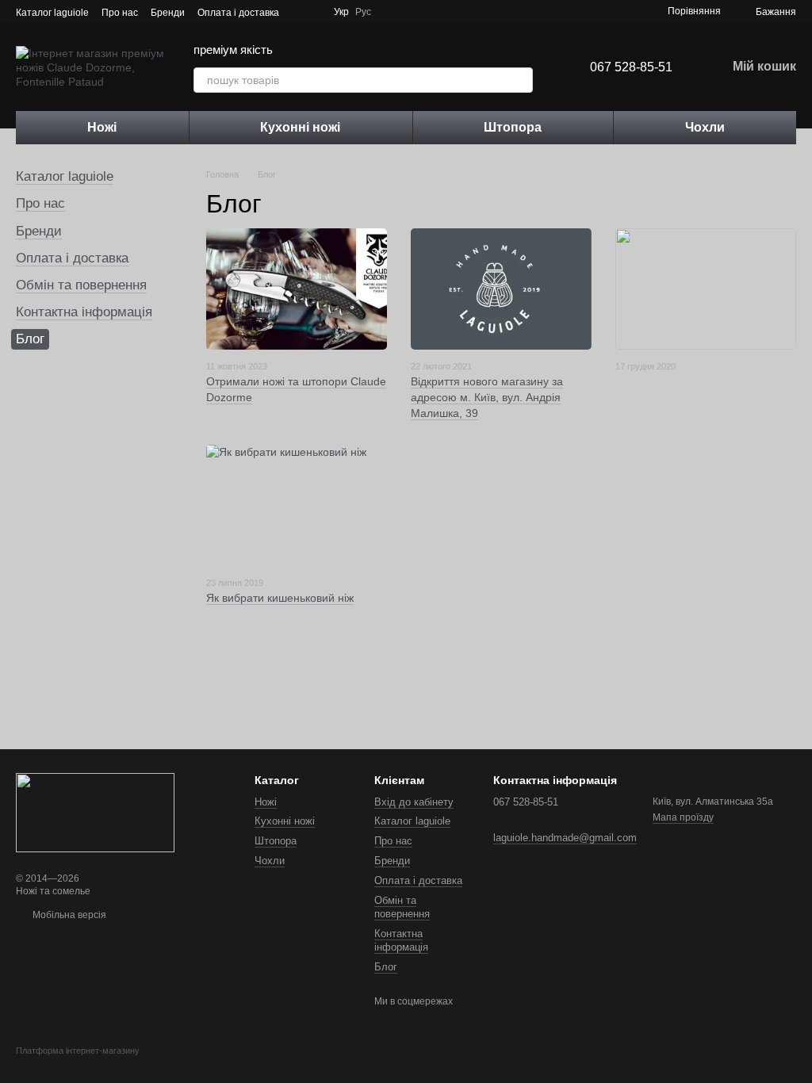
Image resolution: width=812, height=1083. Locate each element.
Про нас (120, 12)
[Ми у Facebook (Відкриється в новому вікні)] (396, 12)
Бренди (168, 12)
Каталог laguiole (52, 12)
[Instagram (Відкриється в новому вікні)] (415, 12)
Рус (363, 12)
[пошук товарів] (520, 80)
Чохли (705, 127)
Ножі (102, 127)
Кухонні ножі (300, 127)
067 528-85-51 (631, 67)
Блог (385, 967)
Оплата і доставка (238, 12)
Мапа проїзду (683, 817)
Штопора (513, 127)
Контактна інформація (84, 312)
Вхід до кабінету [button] (414, 802)
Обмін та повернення (81, 285)
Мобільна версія (68, 914)
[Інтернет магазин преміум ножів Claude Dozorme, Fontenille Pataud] (95, 811)
